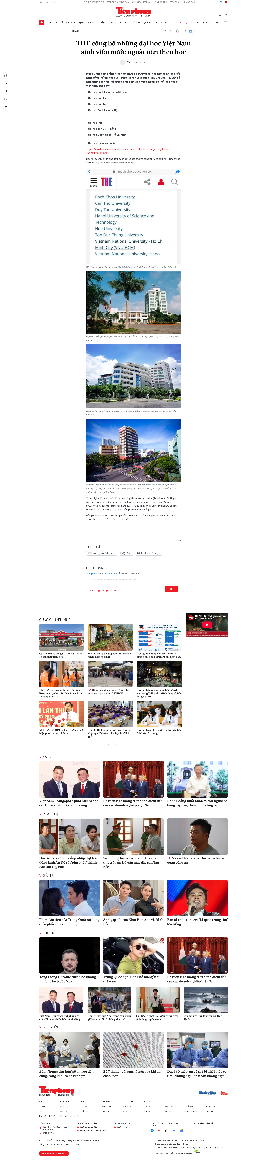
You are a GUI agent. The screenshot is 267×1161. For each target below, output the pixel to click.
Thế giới (103, 22)
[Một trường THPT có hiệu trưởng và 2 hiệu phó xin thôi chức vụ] (61, 714)
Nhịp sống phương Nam (70, 1116)
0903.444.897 (123, 1127)
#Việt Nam (126, 553)
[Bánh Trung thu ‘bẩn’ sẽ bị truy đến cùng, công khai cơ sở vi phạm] (69, 1050)
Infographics (151, 1102)
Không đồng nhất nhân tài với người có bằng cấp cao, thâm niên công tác (197, 803)
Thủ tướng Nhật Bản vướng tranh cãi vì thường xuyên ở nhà (157, 1017)
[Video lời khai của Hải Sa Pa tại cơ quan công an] (197, 836)
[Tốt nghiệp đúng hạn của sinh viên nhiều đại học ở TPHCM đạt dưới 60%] (159, 637)
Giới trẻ (113, 22)
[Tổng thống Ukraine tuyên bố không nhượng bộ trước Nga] (69, 955)
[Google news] (183, 1130)
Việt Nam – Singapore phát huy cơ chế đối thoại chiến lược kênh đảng (68, 803)
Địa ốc (82, 22)
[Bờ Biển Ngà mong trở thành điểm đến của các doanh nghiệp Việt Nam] (133, 779)
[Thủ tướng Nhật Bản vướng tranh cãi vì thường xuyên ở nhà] (158, 1000)
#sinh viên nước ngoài (148, 553)
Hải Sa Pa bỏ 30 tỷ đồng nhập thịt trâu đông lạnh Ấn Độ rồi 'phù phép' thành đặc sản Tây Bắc (69, 862)
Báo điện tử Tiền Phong (133, 12)
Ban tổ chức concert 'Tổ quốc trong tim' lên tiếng (197, 922)
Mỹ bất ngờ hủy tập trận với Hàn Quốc (203, 1017)
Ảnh (83, 1102)
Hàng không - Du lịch (194, 1111)
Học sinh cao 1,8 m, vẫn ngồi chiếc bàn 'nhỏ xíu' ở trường (159, 731)
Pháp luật (124, 22)
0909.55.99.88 (86, 1127)
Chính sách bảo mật (204, 1123)
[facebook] (221, 2)
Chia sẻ (5, 83)
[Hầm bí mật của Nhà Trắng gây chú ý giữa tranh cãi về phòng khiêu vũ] (109, 1000)
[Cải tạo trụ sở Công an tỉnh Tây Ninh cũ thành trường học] (61, 637)
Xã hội (50, 22)
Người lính (147, 22)
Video (216, 22)
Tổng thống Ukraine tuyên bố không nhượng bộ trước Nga (67, 979)
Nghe (5, 75)
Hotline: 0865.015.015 (93, 2)
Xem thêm (225, 22)
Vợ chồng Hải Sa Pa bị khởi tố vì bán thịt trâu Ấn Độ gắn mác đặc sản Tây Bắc (131, 862)
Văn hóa (164, 22)
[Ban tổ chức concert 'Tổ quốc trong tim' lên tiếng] (197, 898)
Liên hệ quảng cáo (86, 1123)
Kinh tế (59, 22)
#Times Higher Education (101, 553)
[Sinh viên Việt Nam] (207, 1093)
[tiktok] (167, 1130)
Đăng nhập (91, 573)
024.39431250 (49, 1133)
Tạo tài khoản (110, 573)
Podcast (107, 1102)
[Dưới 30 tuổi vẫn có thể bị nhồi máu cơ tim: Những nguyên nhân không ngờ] (197, 1050)
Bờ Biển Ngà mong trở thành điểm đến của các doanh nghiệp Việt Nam (133, 803)
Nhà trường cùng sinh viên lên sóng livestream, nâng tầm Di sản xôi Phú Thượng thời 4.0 (60, 693)
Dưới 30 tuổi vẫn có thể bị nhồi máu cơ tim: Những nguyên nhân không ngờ (197, 1073)
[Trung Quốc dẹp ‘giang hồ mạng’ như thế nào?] (133, 955)
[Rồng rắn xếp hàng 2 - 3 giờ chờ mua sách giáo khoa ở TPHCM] (110, 674)
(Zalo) (96, 1127)
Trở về (5, 106)
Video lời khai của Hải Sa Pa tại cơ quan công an (195, 860)
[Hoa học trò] (224, 1093)
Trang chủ (41, 22)
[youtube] (226, 2)
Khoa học (195, 22)
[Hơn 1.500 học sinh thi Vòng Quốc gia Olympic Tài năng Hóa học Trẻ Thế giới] (110, 714)
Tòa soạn (175, 2)
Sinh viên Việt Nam (141, 2)
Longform (128, 1102)
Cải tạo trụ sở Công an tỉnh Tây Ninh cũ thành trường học (60, 655)
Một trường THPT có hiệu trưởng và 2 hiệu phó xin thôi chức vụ (61, 731)
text (171, 31)
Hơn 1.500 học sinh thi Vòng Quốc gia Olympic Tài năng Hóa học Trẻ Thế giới (110, 733)
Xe (156, 22)
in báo (178, 31)
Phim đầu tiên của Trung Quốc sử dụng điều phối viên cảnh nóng (69, 922)
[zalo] (175, 1130)
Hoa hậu (207, 22)
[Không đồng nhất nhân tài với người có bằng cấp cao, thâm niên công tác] (197, 779)
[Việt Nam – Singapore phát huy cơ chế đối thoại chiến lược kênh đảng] (69, 779)
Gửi (171, 589)
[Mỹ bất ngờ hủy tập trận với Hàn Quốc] (206, 1000)
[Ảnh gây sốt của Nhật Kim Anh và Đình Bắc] (133, 898)
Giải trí (174, 22)
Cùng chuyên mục (55, 619)
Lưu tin (5, 91)
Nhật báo (65, 1102)
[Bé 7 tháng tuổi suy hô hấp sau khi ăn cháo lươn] (133, 1050)
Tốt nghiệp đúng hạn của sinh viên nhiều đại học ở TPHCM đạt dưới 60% (159, 655)
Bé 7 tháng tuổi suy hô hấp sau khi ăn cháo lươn (132, 1073)
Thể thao (136, 22)
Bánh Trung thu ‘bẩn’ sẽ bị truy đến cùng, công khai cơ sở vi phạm (66, 1073)
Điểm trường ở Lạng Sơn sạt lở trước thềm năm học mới (109, 655)
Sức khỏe (92, 22)
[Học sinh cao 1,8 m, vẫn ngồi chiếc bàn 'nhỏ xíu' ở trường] (159, 714)
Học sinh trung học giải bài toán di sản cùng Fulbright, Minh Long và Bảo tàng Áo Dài (159, 693)
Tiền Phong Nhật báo (118, 2)
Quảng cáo (189, 2)
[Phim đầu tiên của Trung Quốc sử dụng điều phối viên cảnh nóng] (69, 898)
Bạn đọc (168, 1111)
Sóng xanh (70, 22)
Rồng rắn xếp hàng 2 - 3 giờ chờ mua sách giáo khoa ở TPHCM (108, 691)
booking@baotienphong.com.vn (93, 1130)
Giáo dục (184, 22)
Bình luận (5, 99)
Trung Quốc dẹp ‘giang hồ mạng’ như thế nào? (131, 979)
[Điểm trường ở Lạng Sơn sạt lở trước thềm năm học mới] (110, 637)
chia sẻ (165, 31)
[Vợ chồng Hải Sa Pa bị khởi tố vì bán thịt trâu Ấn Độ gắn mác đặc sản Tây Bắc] (133, 836)
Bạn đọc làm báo (55, 1153)
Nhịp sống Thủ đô (47, 1116)
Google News (190, 31)
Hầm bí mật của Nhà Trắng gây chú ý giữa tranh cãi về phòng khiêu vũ (109, 1017)
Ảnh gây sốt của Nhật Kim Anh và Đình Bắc (133, 922)
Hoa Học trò (160, 2)
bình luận (184, 31)
